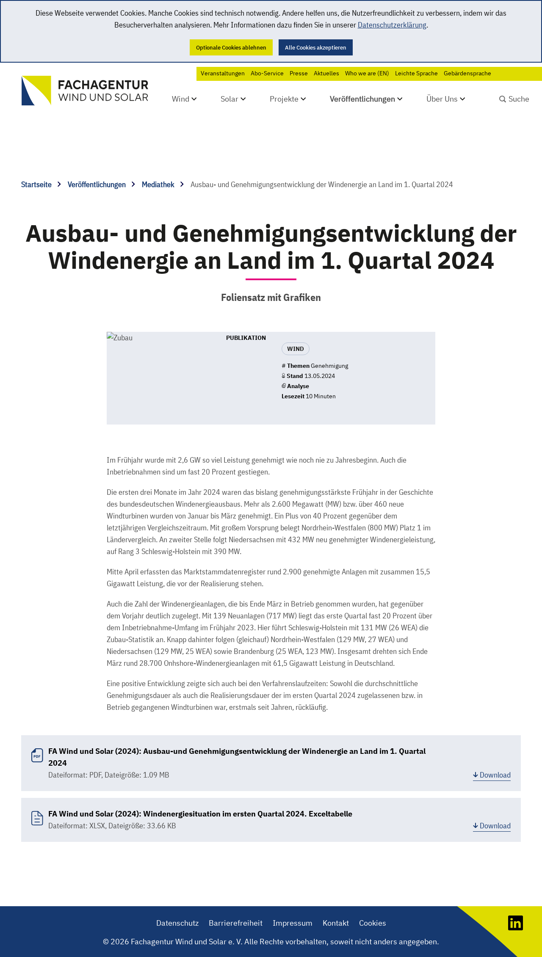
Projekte (284, 99)
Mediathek (159, 184)
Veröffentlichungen (362, 99)
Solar (229, 99)
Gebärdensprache (467, 73)
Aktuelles (326, 73)
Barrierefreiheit (236, 923)
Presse (299, 73)
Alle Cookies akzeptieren (315, 47)
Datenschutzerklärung (392, 25)
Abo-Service (267, 73)
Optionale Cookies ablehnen (231, 47)
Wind (180, 99)
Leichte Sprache (416, 73)
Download (495, 775)
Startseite (37, 184)
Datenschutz (177, 923)
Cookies (372, 923)
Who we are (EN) (367, 73)
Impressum (292, 923)
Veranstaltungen (223, 73)
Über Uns (442, 99)
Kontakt (336, 923)
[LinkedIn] (515, 927)
